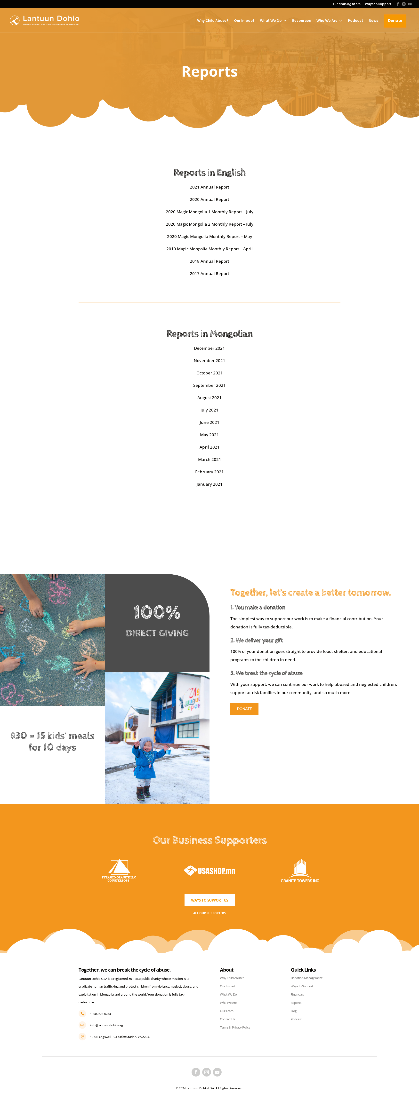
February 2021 (209, 472)
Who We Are (327, 20)
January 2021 (210, 484)
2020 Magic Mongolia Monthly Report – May (209, 236)
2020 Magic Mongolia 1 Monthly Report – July (209, 211)
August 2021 (209, 397)
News (373, 20)
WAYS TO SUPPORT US (209, 900)
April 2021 (210, 447)
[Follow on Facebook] (196, 1072)
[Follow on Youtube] (217, 1072)
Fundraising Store (347, 4)
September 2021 (209, 385)
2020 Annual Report (209, 199)
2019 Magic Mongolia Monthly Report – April (209, 249)
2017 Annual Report (209, 273)
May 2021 (209, 434)
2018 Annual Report (209, 261)
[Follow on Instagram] (206, 1072)
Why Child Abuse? (212, 20)
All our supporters (209, 913)
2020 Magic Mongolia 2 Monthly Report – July (209, 224)
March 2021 (209, 459)
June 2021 (209, 422)
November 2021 (209, 360)
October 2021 (209, 373)
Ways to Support (378, 4)
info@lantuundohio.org (106, 1025)
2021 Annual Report (209, 187)
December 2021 (209, 348)
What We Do (271, 20)
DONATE (244, 708)
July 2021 (209, 410)
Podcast (355, 20)
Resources (301, 20)
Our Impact (244, 20)
